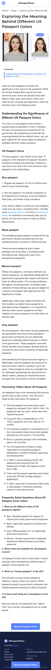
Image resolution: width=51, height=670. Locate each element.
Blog (14, 10)
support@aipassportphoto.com (36, 652)
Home (5, 10)
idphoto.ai (15, 645)
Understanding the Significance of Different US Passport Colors (25, 75)
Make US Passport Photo (25, 665)
